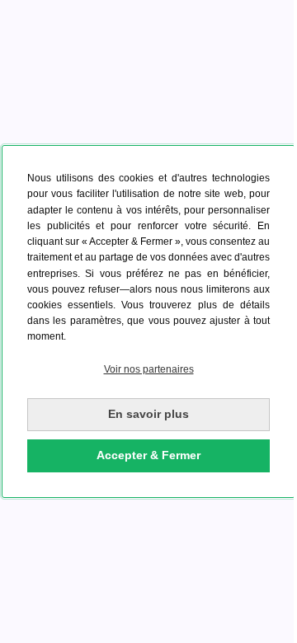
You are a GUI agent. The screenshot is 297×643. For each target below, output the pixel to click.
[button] (148, 370)
